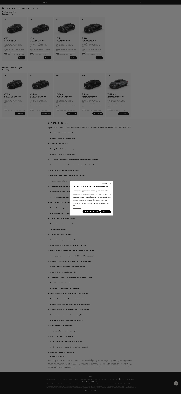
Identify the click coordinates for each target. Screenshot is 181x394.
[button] (105, 183)
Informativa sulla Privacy (77, 207)
